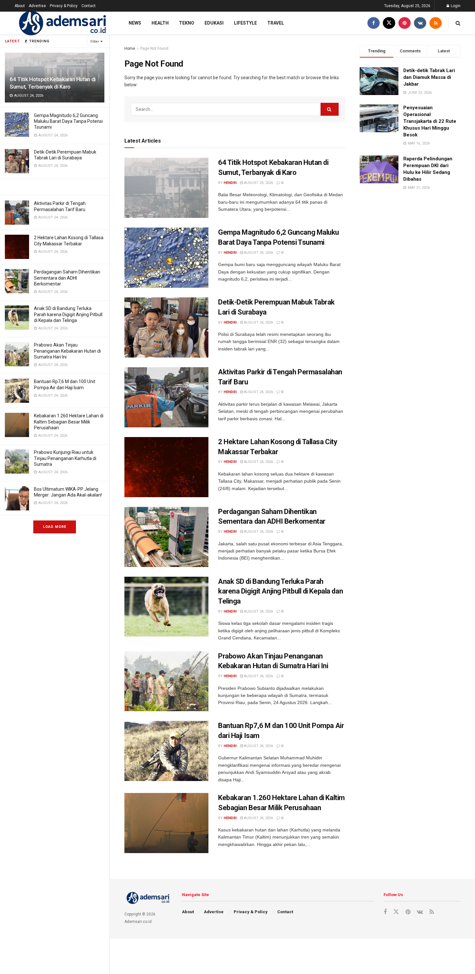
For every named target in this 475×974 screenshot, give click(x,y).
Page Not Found (154, 48)
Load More (54, 527)
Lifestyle (245, 23)
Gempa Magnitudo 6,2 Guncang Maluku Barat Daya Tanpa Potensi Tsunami (68, 121)
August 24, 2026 (258, 183)
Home (129, 48)
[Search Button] (330, 109)
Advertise (37, 6)
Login (455, 6)
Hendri (230, 183)
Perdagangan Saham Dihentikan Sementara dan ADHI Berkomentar (67, 277)
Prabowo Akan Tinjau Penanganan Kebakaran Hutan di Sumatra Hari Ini (67, 350)
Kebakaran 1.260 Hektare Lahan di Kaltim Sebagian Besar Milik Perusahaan (68, 421)
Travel (275, 23)
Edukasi (214, 23)
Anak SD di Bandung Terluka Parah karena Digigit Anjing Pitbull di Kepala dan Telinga (68, 314)
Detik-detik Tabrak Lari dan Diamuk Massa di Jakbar (429, 77)
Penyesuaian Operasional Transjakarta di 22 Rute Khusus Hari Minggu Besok (429, 121)
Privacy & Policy (64, 6)
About (20, 6)
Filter (94, 41)
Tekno (186, 23)
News (135, 23)
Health (160, 23)
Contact (88, 6)
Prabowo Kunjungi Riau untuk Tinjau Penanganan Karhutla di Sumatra (65, 458)
